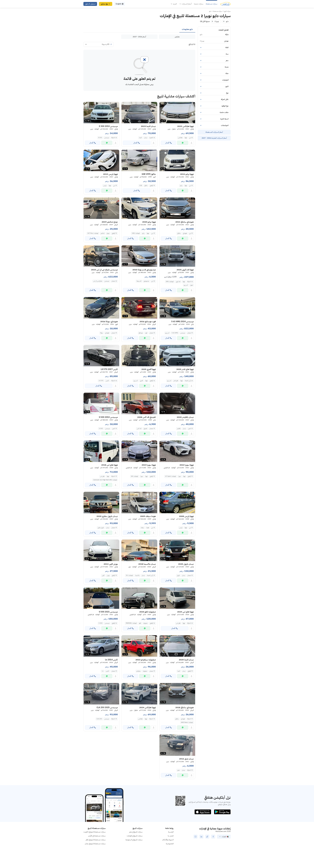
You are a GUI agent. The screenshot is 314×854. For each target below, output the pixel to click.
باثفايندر (178, 428)
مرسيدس (106, 138)
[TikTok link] (207, 837)
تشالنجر (102, 233)
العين (189, 428)
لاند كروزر (178, 282)
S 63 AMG (175, 333)
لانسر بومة (139, 281)
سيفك (142, 528)
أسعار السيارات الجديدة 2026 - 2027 (214, 138)
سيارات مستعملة (211, 4)
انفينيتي (145, 428)
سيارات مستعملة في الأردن (97, 836)
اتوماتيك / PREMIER (131, 623)
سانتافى (179, 233)
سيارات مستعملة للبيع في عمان (95, 843)
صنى (178, 770)
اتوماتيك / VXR (136, 233)
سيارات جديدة (198, 4)
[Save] (162, 105)
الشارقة (113, 138)
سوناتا (101, 333)
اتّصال (167, 142)
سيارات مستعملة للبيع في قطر (96, 839)
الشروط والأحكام (168, 839)
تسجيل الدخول (90, 4)
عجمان (113, 281)
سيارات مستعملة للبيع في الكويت (94, 832)
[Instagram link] (195, 837)
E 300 (100, 138)
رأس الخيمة (188, 381)
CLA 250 (99, 719)
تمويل (191, 285)
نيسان (145, 138)
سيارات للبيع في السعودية (134, 839)
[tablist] (139, 29)
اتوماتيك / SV (129, 575)
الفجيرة (151, 138)
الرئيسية (171, 832)
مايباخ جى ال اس (97, 281)
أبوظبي (151, 185)
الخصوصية (170, 843)
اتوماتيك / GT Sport (170, 476)
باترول (178, 575)
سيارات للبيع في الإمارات (135, 836)
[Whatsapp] (182, 143)
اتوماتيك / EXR (170, 282)
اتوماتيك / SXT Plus (92, 233)
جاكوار (145, 185)
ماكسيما (137, 575)
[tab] (187, 29)
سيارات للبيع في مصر (136, 832)
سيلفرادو (139, 671)
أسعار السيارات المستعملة (214, 132)
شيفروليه (145, 623)
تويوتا (186, 138)
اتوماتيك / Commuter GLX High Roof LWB (105, 480)
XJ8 (140, 185)
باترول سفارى (101, 528)
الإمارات (224, 837)
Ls (102, 671)
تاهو (140, 623)
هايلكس (180, 138)
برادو (181, 185)
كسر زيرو (186, 285)
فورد (146, 333)
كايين (103, 575)
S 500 (101, 428)
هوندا (147, 528)
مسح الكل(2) (205, 21)
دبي (190, 138)
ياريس (104, 185)
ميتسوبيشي (146, 281)
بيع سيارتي (104, 4)
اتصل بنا (171, 836)
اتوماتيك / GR (134, 476)
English (118, 4)
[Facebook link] (213, 837)
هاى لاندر (176, 381)
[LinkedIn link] (201, 837)
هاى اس (102, 476)
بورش (108, 575)
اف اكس (139, 428)
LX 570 (101, 381)
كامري (141, 381)
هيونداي (185, 233)
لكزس (107, 381)
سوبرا (179, 476)
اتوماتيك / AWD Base (187, 722)
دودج (108, 233)
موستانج (141, 333)
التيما (140, 138)
